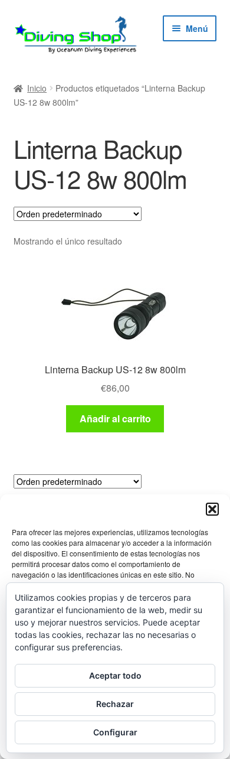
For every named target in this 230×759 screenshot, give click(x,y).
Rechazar (115, 704)
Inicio (37, 88)
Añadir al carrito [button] (115, 418)
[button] (212, 509)
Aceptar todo (115, 675)
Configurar (115, 732)
